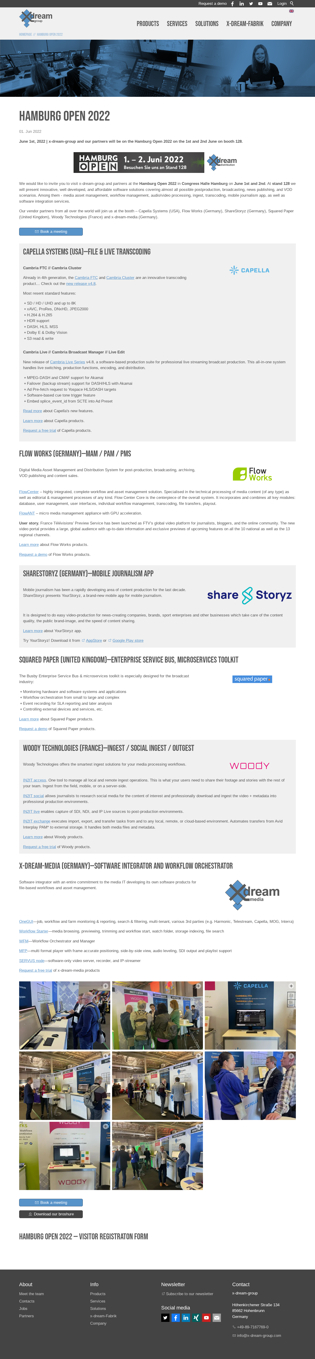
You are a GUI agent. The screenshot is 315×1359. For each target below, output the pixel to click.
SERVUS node (31, 961)
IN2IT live (31, 811)
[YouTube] (260, 3)
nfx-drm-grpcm (259, 1335)
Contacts (27, 1301)
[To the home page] (35, 18)
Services (177, 24)
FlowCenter (29, 492)
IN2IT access (34, 780)
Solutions (207, 24)
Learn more (33, 421)
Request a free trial (39, 430)
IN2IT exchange (36, 821)
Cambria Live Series (67, 362)
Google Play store (128, 640)
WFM (23, 941)
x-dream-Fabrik (245, 24)
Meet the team (31, 1294)
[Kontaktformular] (217, 1318)
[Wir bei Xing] (196, 1318)
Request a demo (213, 3)
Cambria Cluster (120, 277)
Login (282, 3)
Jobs (23, 1308)
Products (148, 24)
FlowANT (27, 513)
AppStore (94, 640)
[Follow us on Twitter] (165, 1318)
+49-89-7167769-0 (252, 1327)
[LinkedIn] (186, 1318)
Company (281, 24)
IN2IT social (33, 796)
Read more (32, 411)
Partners (26, 1316)
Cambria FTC (86, 277)
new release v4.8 (80, 283)
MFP (23, 951)
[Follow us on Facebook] (176, 1318)
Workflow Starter (33, 931)
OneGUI (26, 921)
